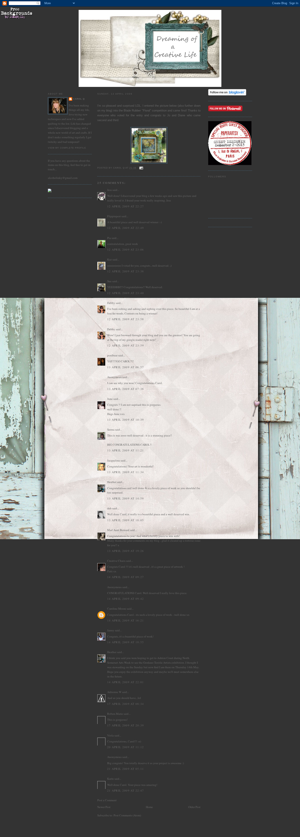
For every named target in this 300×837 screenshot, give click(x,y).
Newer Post (103, 807)
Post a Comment (107, 800)
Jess (109, 190)
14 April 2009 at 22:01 (125, 682)
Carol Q (79, 99)
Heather (111, 482)
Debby (111, 303)
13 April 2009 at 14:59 (125, 498)
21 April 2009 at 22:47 (125, 790)
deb (109, 508)
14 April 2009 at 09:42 (125, 599)
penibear (112, 355)
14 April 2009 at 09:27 (125, 577)
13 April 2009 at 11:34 (125, 472)
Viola (110, 735)
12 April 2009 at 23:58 (125, 319)
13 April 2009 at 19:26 (125, 551)
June (110, 399)
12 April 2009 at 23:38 (125, 271)
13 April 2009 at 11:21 (125, 450)
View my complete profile (67, 148)
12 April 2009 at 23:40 (125, 293)
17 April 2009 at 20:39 (125, 725)
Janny (110, 630)
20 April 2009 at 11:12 (125, 747)
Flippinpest (114, 216)
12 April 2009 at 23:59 (125, 345)
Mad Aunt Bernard (118, 530)
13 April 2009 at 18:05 (125, 520)
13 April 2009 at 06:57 (125, 367)
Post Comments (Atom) (127, 815)
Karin (110, 779)
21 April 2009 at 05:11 (125, 769)
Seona (110, 429)
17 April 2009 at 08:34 (125, 704)
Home (149, 807)
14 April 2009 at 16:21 (125, 620)
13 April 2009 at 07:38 (125, 389)
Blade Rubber (133, 110)
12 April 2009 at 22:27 (125, 206)
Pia (109, 238)
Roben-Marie (115, 714)
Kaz (109, 259)
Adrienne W (114, 692)
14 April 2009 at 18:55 (125, 642)
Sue (109, 281)
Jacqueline (113, 460)
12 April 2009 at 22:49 (125, 228)
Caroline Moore (116, 609)
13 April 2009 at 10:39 (125, 420)
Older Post (194, 807)
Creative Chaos (116, 561)
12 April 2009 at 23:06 (125, 249)
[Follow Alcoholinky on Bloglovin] (227, 94)
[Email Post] (141, 168)
